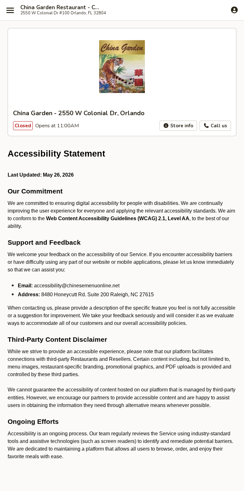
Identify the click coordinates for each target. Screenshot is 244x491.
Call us (218, 126)
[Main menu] (10, 10)
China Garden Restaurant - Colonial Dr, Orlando (61, 7)
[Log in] (234, 10)
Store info (181, 126)
